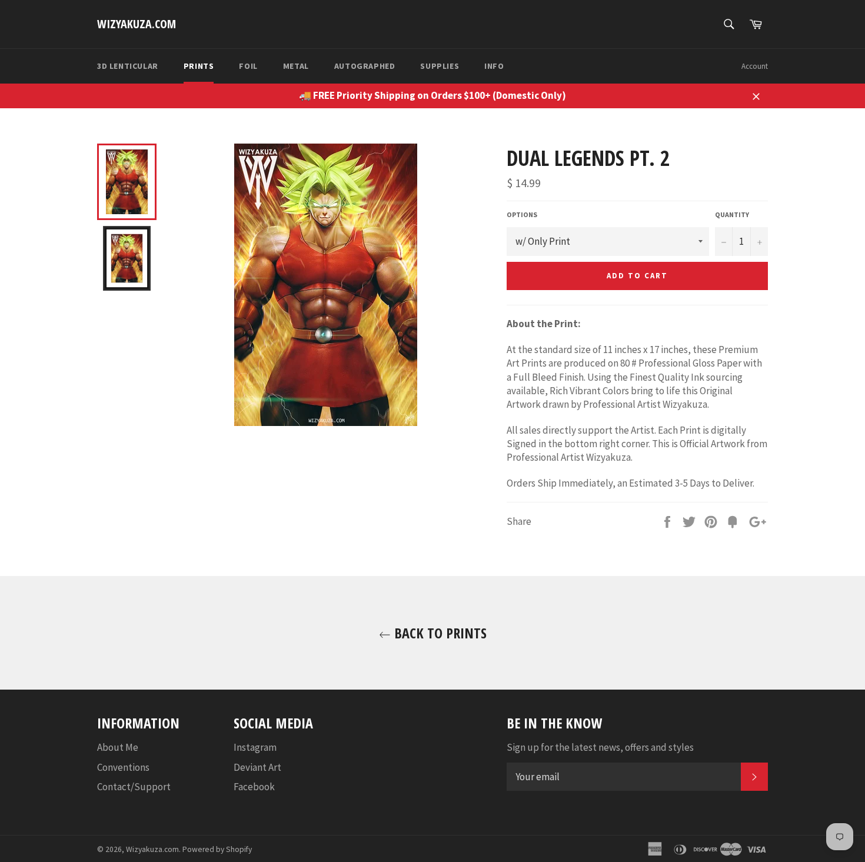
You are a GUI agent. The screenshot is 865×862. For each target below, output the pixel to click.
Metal (296, 66)
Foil (248, 66)
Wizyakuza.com (136, 24)
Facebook (254, 786)
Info (494, 66)
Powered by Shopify (217, 849)
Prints (199, 66)
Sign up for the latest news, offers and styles (600, 747)
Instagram (255, 747)
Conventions (123, 767)
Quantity (732, 214)
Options (522, 214)
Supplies (439, 66)
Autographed (364, 66)
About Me (117, 747)
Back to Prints (439, 633)
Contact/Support (134, 786)
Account (754, 66)
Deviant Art (257, 767)
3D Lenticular (127, 66)
